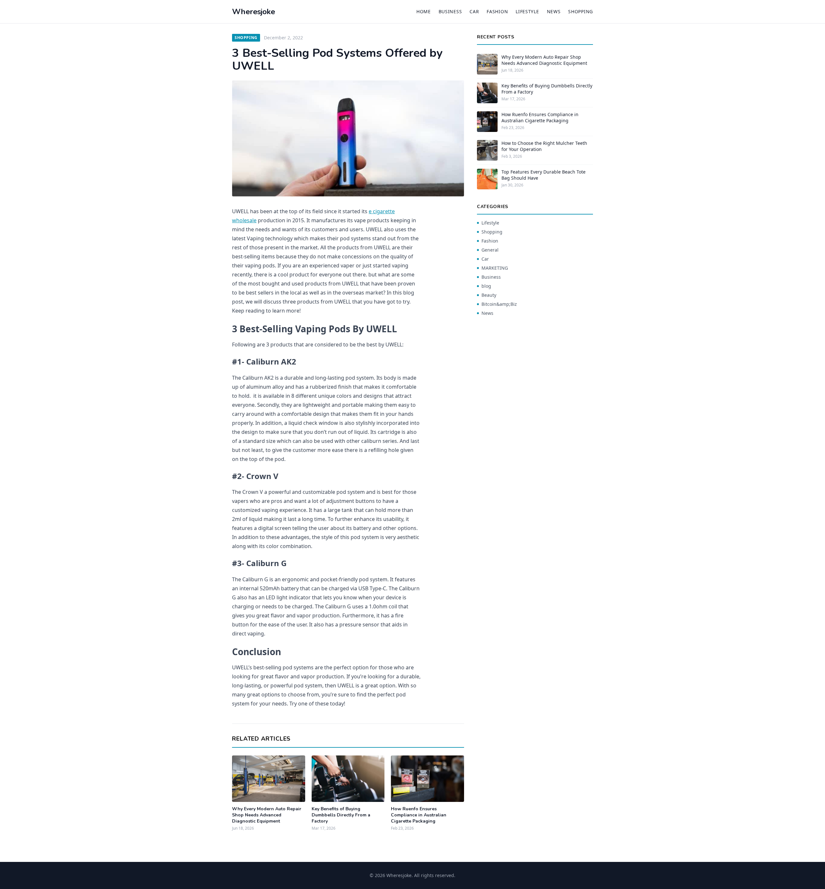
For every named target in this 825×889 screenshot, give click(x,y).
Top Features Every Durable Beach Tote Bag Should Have (543, 175)
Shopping (580, 11)
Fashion (497, 11)
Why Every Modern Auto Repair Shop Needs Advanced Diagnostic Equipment (266, 815)
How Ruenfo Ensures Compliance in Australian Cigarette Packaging (418, 815)
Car (474, 11)
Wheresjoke (253, 11)
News (554, 11)
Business (450, 11)
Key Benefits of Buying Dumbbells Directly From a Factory (341, 815)
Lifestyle (527, 11)
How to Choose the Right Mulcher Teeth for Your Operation (544, 146)
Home (423, 11)
